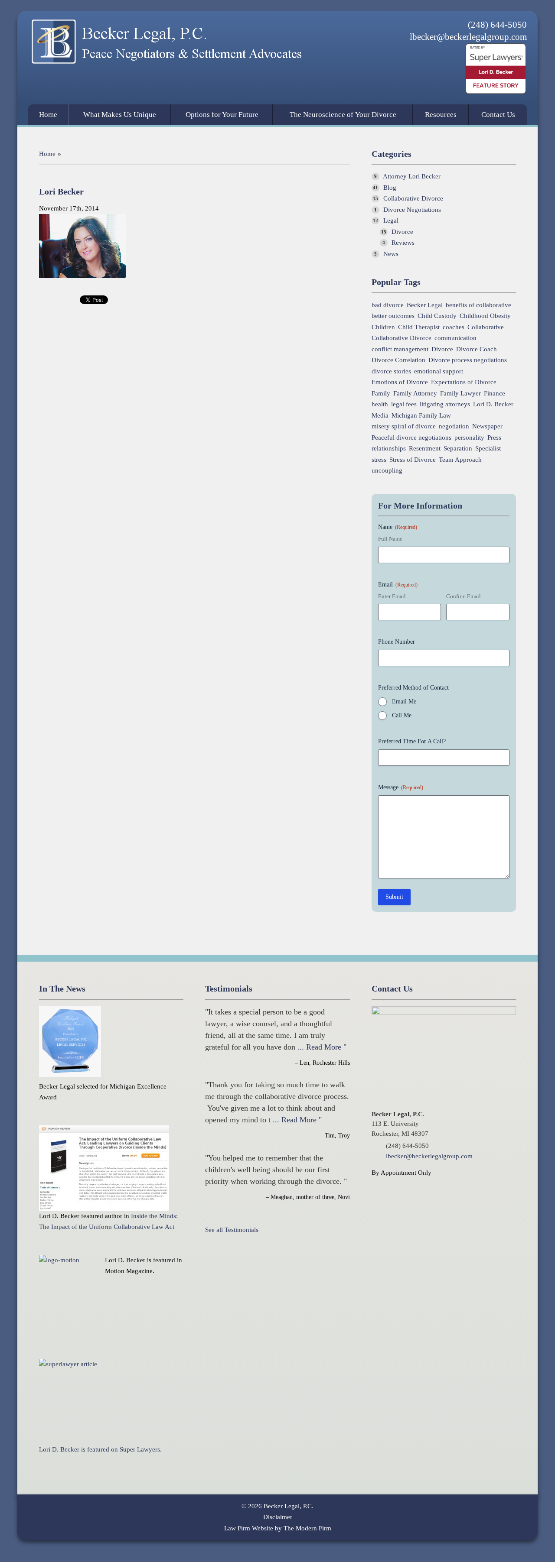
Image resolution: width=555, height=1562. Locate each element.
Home (48, 114)
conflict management (400, 349)
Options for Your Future (222, 114)
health (380, 404)
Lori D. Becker (493, 404)
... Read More (319, 1047)
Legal (390, 220)
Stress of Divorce (412, 460)
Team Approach (460, 460)
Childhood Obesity (485, 316)
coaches (453, 327)
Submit (394, 897)
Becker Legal (425, 305)
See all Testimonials (231, 1229)
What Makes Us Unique (119, 114)
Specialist (488, 448)
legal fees (404, 404)
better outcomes (393, 316)
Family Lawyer (460, 393)
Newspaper (487, 426)
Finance (494, 393)
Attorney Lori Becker (412, 176)
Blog (389, 187)
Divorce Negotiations (412, 209)
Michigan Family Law (421, 415)
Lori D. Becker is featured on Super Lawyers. (100, 1449)
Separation (458, 448)
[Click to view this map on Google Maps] (444, 1012)
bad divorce (388, 305)
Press (494, 437)
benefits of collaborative (478, 305)
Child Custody (437, 316)
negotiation (454, 426)
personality (469, 437)
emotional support (438, 371)
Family (381, 393)
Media (380, 415)
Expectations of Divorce (463, 382)
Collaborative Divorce (413, 198)
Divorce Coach (476, 349)
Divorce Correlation (398, 360)
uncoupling (387, 470)
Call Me (401, 715)
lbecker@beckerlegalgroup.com (468, 37)
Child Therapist (419, 327)
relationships (389, 448)
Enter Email (392, 596)
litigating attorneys (445, 404)
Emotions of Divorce (400, 382)
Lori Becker (61, 191)
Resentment (425, 448)
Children (383, 327)
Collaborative (485, 327)
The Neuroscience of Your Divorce (343, 114)
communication (455, 338)
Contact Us (498, 114)
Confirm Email (463, 596)
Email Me (404, 701)
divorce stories (391, 371)
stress (379, 460)
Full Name (390, 538)
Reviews (403, 242)
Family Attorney (415, 393)
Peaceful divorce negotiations (411, 437)
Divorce (402, 231)
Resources (441, 114)
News (390, 253)
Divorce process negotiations (467, 360)
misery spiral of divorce (404, 426)
